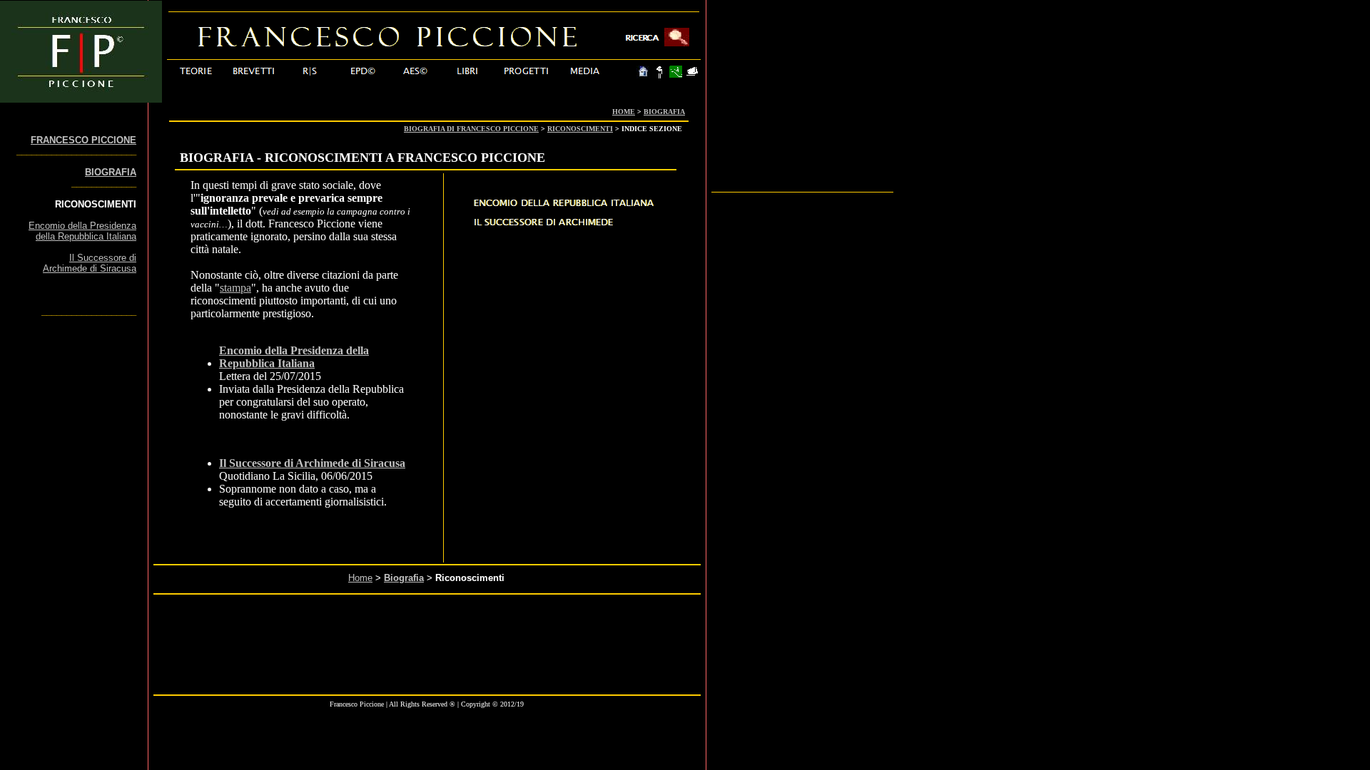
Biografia (404, 578)
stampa (235, 288)
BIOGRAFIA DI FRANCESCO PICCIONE (471, 129)
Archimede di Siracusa (89, 268)
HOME (623, 111)
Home (360, 578)
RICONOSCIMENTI (580, 129)
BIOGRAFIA (664, 111)
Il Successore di (102, 257)
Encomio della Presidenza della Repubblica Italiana (82, 231)
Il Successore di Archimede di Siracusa (312, 463)
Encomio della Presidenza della (294, 350)
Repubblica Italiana (267, 363)
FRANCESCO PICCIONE (83, 140)
